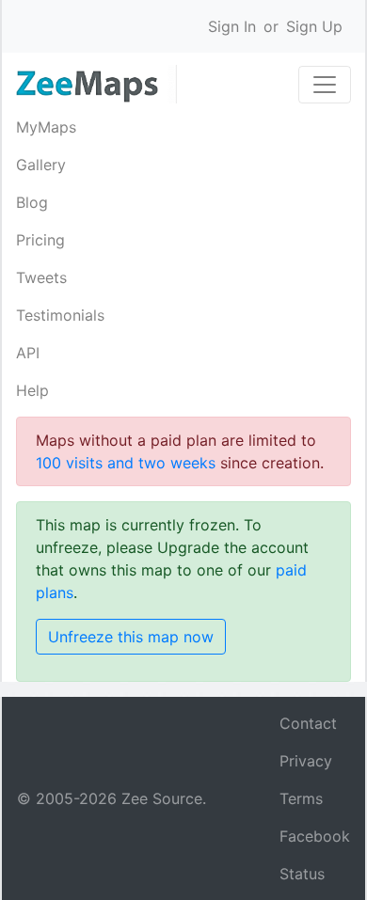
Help (32, 390)
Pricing (40, 239)
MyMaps (46, 127)
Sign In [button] (232, 26)
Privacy (305, 760)
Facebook (314, 836)
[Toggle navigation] (324, 84)
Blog (32, 202)
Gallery (41, 164)
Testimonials (60, 315)
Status (302, 873)
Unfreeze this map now (131, 636)
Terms (301, 798)
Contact (308, 723)
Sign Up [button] (314, 26)
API (28, 352)
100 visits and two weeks (125, 462)
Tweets (41, 277)
